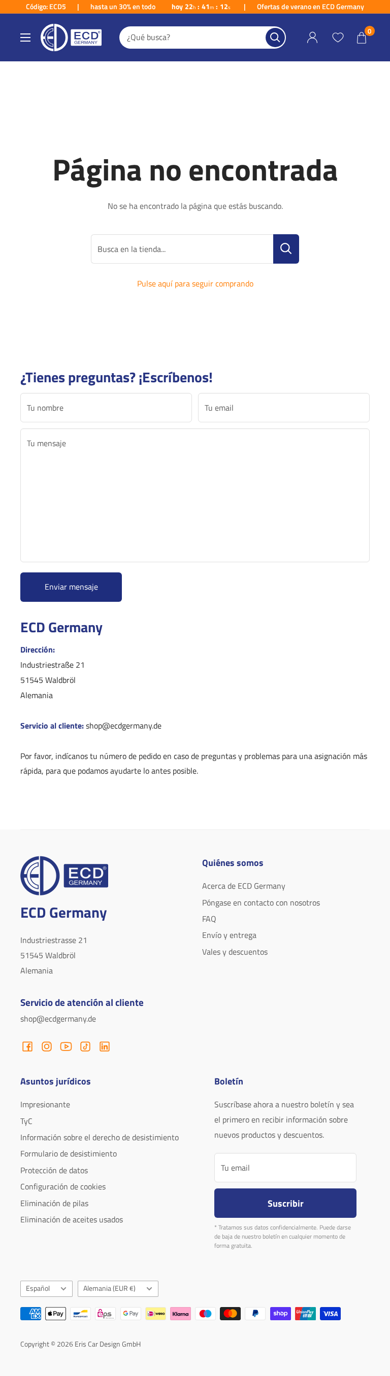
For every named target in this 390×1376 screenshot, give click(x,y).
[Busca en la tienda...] (286, 249)
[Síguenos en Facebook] (27, 1046)
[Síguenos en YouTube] (66, 1046)
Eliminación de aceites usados (71, 1219)
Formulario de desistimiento (68, 1153)
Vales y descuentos (235, 952)
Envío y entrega (229, 935)
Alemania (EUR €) (109, 1288)
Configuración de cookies (63, 1186)
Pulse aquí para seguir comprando (195, 283)
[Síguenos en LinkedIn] (105, 1046)
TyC (26, 1121)
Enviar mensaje (71, 587)
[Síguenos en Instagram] (47, 1046)
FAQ (209, 919)
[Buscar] (275, 37)
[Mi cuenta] (312, 37)
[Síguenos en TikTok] (85, 1046)
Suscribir (286, 1203)
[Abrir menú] (25, 37)
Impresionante (45, 1104)
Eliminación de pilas (54, 1203)
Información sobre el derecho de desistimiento (99, 1137)
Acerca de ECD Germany (243, 886)
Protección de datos (54, 1170)
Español (38, 1288)
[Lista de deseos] (337, 37)
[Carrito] (361, 37)
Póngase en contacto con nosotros (261, 902)
